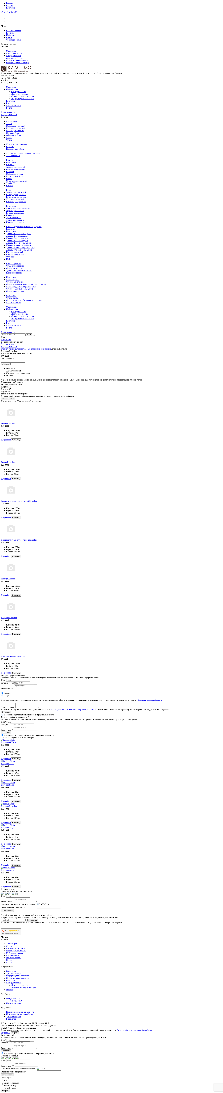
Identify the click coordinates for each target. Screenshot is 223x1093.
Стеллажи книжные (15, 266)
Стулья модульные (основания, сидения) (24, 300)
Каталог (9, 5)
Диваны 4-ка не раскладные (18, 243)
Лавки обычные (13, 156)
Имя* (3, 680)
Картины (10, 146)
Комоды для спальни (15, 213)
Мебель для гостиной (15, 126)
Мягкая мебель (12, 133)
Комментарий (7, 688)
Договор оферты (13, 1016)
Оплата (9, 990)
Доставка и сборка (14, 58)
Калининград (10, 1085)
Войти (9, 37)
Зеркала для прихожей (16, 192)
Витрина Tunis (7, 763)
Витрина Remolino (9, 617)
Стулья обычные (13, 302)
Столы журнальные (14, 282)
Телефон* (5, 683)
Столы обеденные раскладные (19, 289)
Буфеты (9, 160)
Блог (8, 103)
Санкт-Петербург (11, 1083)
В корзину (16, 440)
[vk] (7, 18)
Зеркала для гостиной (15, 167)
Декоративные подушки (16, 144)
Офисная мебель (13, 135)
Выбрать (5, 1091)
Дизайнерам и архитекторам (23, 987)
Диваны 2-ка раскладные (17, 236)
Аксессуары (11, 121)
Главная (9, 3)
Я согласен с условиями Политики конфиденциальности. (29, 715)
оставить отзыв (8, 399)
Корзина (10, 33)
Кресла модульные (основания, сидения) (24, 226)
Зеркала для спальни (15, 210)
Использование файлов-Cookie (19, 1014)
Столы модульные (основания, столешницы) (26, 284)
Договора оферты (58, 709)
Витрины (10, 165)
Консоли (10, 172)
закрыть (15, 1033)
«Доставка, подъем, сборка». (149, 700)
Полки (9, 178)
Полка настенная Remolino (13, 656)
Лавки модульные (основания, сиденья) (23, 153)
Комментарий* (7, 1066)
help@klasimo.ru (13, 998)
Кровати (10, 215)
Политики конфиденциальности (81, 709)
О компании (11, 51)
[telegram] (7, 22)
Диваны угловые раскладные (19, 250)
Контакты (10, 8)
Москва (7, 1080)
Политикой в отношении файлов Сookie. (135, 1030)
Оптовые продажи (19, 985)
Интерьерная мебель (15, 149)
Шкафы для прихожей (16, 201)
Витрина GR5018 (8, 742)
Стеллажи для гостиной (16, 181)
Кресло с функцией (14, 252)
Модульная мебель (14, 176)
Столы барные (12, 279)
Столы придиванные (15, 291)
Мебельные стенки (14, 174)
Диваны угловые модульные (18, 245)
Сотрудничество (13, 55)
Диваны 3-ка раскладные (17, 240)
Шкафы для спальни (15, 222)
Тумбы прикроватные (15, 220)
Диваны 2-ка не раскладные (18, 233)
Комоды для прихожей (16, 194)
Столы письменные (14, 268)
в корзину (6, 364)
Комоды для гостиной (16, 169)
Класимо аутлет (8, 112)
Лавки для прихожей (15, 199)
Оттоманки (11, 257)
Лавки (9, 123)
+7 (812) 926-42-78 (9, 12)
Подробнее (6, 440)
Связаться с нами (13, 40)
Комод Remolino (8, 423)
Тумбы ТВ (10, 183)
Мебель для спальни (15, 130)
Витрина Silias (7, 785)
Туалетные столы (13, 217)
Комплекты (11, 162)
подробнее (5, 1033)
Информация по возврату (17, 62)
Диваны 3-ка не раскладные (18, 238)
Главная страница (9, 349)
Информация (12, 89)
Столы (9, 137)
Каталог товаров (13, 30)
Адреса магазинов (14, 53)
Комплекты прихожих (16, 197)
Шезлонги (10, 229)
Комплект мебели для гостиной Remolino (19, 501)
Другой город (10, 1088)
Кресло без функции (15, 254)
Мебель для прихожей (16, 128)
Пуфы (8, 259)
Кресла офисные (13, 263)
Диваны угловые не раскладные (20, 247)
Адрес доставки (8, 707)
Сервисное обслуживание (17, 60)
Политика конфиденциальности (20, 1012)
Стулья (9, 140)
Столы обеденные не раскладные (20, 286)
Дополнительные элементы (18, 208)
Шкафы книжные (14, 273)
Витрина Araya (7, 827)
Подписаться (31, 920)
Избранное (11, 35)
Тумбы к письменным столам (19, 270)
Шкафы (9, 185)
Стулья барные (12, 298)
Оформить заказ (8, 344)
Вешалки (10, 190)
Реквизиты (11, 1019)
